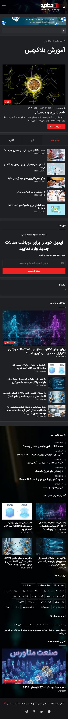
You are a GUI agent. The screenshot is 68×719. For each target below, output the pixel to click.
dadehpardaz (44, 585)
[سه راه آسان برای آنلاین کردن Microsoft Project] (56, 209)
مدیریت (21, 601)
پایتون (16, 606)
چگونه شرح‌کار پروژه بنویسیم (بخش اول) (26, 178)
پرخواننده (55, 140)
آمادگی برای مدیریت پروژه (53, 590)
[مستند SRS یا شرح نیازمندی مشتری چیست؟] (56, 155)
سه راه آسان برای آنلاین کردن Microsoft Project (27, 207)
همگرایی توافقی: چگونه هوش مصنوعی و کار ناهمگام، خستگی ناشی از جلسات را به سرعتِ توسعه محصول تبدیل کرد (26, 410)
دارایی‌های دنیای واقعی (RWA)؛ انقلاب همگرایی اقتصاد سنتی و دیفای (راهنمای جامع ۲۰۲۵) (24, 394)
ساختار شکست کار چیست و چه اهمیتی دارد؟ (33, 625)
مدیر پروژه (32, 601)
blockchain (59, 585)
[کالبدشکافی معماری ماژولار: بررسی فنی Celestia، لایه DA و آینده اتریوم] (56, 369)
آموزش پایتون (37, 596)
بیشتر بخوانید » (56, 126)
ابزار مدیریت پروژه (20, 596)
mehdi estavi (28, 585)
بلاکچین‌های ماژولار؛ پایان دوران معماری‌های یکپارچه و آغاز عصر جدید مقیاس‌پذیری (26, 380)
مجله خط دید (57, 108)
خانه (61, 41)
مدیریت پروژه (58, 606)
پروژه (7, 606)
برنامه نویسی (46, 601)
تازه (32, 140)
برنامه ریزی (59, 601)
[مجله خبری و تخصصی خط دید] (50, 7)
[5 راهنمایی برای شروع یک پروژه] (56, 196)
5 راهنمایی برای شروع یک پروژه (31, 192)
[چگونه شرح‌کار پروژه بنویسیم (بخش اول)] (56, 182)
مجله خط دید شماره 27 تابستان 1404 (44, 687)
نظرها (11, 140)
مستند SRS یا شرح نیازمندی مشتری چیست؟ (24, 150)
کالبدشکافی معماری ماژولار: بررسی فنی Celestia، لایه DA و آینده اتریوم (29, 366)
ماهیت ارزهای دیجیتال (50, 112)
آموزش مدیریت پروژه (55, 596)
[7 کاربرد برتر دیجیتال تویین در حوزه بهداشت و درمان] (56, 169)
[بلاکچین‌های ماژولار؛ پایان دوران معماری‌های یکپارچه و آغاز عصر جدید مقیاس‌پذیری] (56, 383)
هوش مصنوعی (28, 606)
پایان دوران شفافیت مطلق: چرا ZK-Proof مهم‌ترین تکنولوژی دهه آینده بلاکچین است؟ (36, 351)
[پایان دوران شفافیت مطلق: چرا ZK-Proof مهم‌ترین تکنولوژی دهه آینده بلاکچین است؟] (51, 511)
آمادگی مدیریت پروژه (30, 590)
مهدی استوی (44, 606)
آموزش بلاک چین (11, 590)
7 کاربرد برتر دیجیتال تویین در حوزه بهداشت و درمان (24, 166)
